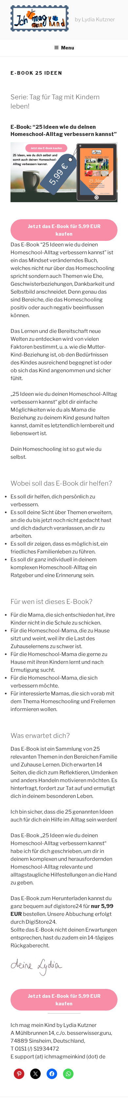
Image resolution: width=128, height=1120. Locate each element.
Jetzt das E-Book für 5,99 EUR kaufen (64, 230)
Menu (67, 47)
